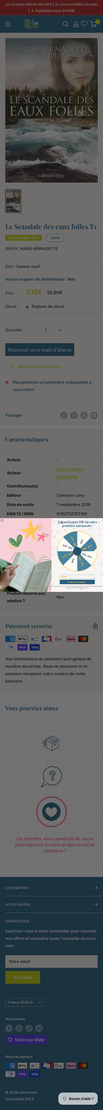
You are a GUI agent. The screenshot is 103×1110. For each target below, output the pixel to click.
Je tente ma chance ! (77, 582)
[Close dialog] (2, 520)
